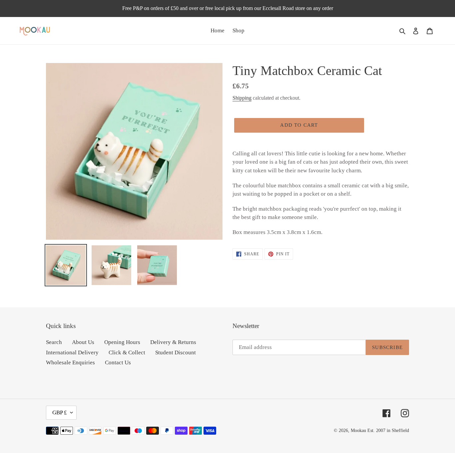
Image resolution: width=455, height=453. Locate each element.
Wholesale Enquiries (70, 362)
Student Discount (175, 352)
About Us (83, 342)
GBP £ (59, 412)
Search (54, 342)
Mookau (358, 430)
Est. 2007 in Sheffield (388, 430)
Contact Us (118, 362)
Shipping (241, 98)
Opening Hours (122, 342)
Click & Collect (127, 352)
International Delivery (72, 352)
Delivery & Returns (173, 342)
